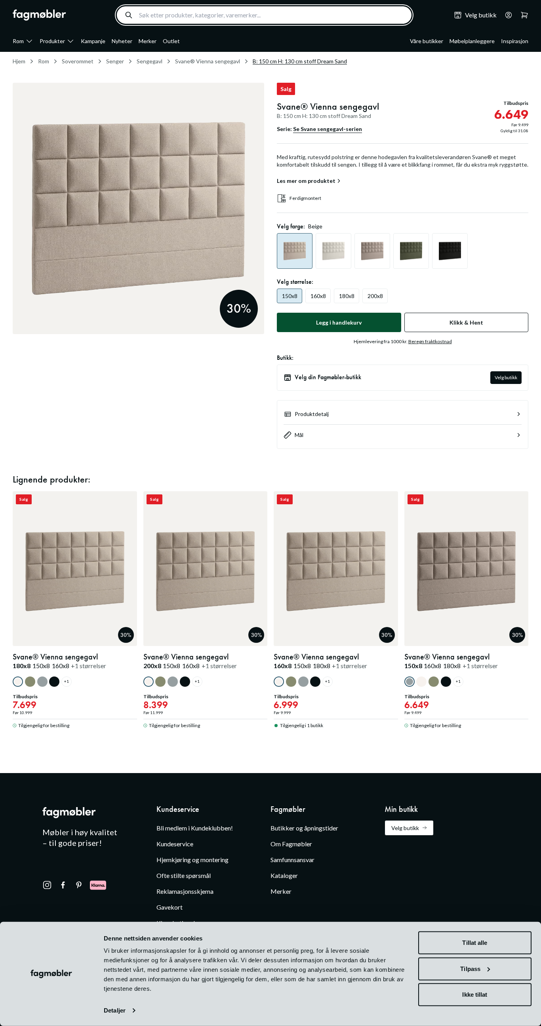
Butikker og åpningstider (304, 828)
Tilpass (470, 968)
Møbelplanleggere (472, 41)
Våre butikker (426, 41)
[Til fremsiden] (39, 15)
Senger (115, 61)
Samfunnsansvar (292, 859)
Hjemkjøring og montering (192, 859)
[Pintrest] (79, 885)
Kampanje (93, 41)
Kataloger (284, 875)
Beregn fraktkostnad (430, 341)
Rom (18, 41)
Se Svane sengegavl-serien (327, 128)
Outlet (171, 41)
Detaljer (115, 1010)
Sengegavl (149, 61)
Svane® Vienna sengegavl (207, 61)
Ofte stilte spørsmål (183, 875)
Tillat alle (474, 942)
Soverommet (77, 61)
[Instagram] (47, 885)
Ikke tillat (474, 994)
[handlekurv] (506, 15)
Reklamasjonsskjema (184, 891)
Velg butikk (506, 377)
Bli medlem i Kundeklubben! (194, 828)
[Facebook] (63, 885)
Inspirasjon (514, 41)
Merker (147, 41)
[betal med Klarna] (98, 885)
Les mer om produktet (306, 181)
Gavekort (169, 907)
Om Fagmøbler (291, 843)
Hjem (19, 61)
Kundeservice (174, 843)
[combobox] (264, 15)
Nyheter (122, 41)
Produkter (52, 41)
